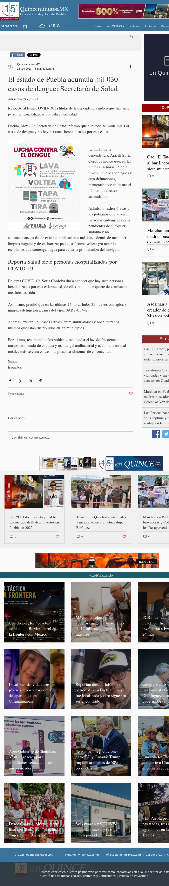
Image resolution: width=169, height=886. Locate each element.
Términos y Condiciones (99, 876)
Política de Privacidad (133, 876)
